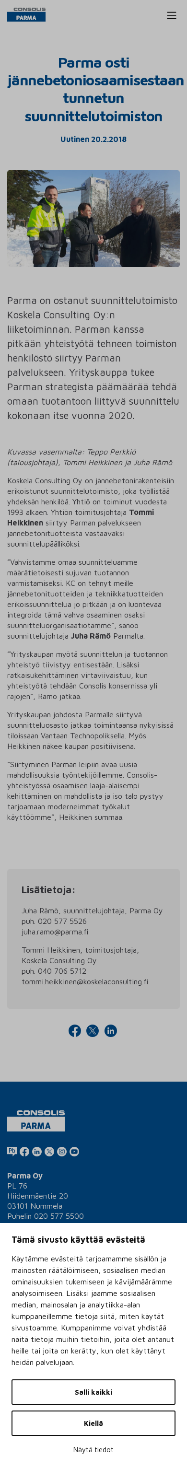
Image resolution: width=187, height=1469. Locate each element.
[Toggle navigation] (172, 15)
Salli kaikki (93, 1392)
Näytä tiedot (93, 1450)
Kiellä (93, 1423)
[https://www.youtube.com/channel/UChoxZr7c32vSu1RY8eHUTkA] (74, 1151)
